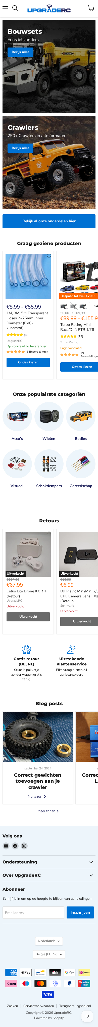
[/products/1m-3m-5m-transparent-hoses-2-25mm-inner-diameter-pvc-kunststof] (28, 276)
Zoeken (12, 1006)
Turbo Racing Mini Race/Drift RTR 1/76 (77, 327)
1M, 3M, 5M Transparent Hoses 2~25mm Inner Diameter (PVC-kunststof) (27, 320)
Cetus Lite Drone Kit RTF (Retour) (27, 594)
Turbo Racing (69, 342)
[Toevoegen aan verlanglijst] (49, 256)
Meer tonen (46, 811)
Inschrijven (80, 912)
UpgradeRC (14, 341)
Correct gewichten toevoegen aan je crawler (37, 781)
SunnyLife (67, 606)
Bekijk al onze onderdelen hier (49, 221)
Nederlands (46, 941)
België (47, 954)
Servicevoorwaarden (38, 1006)
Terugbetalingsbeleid (75, 1006)
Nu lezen (35, 796)
